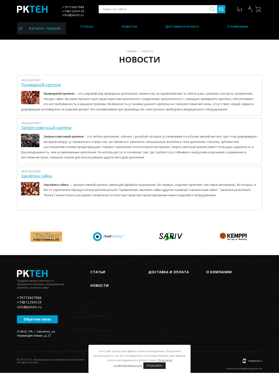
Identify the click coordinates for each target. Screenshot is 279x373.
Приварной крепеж (41, 84)
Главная (131, 51)
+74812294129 (73, 11)
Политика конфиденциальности (244, 368)
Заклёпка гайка (36, 176)
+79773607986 (73, 7)
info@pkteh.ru (73, 15)
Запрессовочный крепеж (46, 127)
